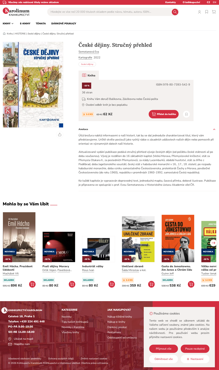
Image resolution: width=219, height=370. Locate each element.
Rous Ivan (88, 270)
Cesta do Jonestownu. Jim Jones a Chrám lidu (177, 268)
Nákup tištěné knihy (119, 317)
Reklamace (114, 332)
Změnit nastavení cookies (94, 358)
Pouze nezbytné (195, 349)
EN (214, 2)
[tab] (89, 75)
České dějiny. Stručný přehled (58, 33)
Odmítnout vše (163, 359)
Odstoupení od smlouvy (122, 338)
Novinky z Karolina (73, 327)
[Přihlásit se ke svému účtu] (199, 11)
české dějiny (34, 33)
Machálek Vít (11, 273)
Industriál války (92, 266)
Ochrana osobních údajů (61, 358)
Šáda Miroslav (130, 270)
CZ (208, 2)
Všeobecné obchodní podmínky (24, 358)
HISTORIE (20, 33)
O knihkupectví (191, 2)
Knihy (10, 33)
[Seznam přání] (206, 11)
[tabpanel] (136, 100)
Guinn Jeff (168, 273)
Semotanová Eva (89, 52)
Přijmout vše (163, 349)
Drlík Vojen (49, 270)
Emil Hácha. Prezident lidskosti (18, 268)
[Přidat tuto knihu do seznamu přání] (186, 114)
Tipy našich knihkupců (75, 322)
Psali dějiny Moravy (55, 266)
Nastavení (197, 359)
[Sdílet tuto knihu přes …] (59, 134)
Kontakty (170, 2)
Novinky (67, 317)
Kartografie (85, 57)
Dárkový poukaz (117, 327)
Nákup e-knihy (116, 322)
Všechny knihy (70, 332)
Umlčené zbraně (132, 266)
